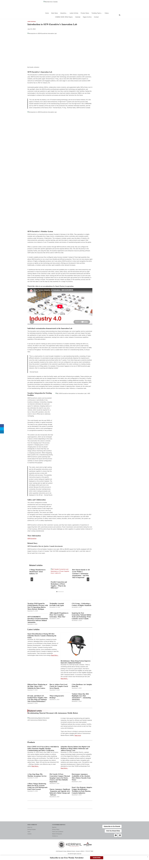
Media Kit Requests (57, 833)
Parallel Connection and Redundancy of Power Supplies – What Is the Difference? (59, 585)
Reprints (54, 827)
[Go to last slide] (32, 579)
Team (28, 831)
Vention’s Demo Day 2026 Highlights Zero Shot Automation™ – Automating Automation (81, 696)
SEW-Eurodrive (31, 538)
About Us (29, 827)
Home (47, 13)
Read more (78, 735)
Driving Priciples (31, 829)
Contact (96, 17)
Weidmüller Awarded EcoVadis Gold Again (57, 604)
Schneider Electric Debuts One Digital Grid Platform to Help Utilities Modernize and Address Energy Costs (75, 748)
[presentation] (60, 574)
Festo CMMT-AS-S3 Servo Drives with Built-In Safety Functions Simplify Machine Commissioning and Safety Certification (43, 748)
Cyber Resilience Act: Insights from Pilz (82, 685)
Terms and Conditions (57, 831)
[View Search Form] (120, 15)
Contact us (55, 836)
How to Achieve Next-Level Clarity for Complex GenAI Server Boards (59, 686)
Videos (107, 13)
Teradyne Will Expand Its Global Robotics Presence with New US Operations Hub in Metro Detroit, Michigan (37, 606)
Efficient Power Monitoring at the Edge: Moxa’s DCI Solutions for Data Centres (37, 686)
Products (31, 742)
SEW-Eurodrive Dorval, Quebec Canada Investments (45, 546)
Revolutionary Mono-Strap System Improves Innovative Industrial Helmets (76, 662)
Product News (85, 13)
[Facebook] (115, 835)
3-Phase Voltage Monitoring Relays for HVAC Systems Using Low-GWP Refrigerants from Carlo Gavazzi (37, 786)
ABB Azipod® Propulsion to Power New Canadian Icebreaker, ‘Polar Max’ (59, 615)
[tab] (56, 591)
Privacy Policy (55, 829)
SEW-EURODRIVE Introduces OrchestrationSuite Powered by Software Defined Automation (37, 619)
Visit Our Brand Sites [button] (113, 831)
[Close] (148, 857)
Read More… (54, 655)
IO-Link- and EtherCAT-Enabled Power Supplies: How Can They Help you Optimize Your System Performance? (37, 698)
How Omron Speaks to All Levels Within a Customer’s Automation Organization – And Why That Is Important (81, 574)
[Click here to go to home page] (31, 15)
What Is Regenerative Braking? (57, 697)
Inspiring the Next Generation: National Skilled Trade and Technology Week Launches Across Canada (81, 616)
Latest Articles (74, 13)
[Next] (88, 579)
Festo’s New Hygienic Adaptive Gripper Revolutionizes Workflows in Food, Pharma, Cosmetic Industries (82, 790)
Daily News (54, 13)
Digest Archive (87, 17)
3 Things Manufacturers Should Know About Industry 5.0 (37, 572)
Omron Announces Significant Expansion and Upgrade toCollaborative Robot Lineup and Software (60, 792)
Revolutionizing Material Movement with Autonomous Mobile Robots (52, 713)
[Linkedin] (120, 835)
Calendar (77, 17)
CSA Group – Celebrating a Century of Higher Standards (81, 604)
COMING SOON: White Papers (64, 17)
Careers (29, 833)
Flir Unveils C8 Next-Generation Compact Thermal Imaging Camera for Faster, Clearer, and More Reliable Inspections (60, 778)
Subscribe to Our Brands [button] (112, 826)
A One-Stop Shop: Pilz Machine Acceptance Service (36, 775)
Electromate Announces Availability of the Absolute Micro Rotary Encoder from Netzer (81, 777)
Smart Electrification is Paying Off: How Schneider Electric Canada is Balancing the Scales (41, 635)
